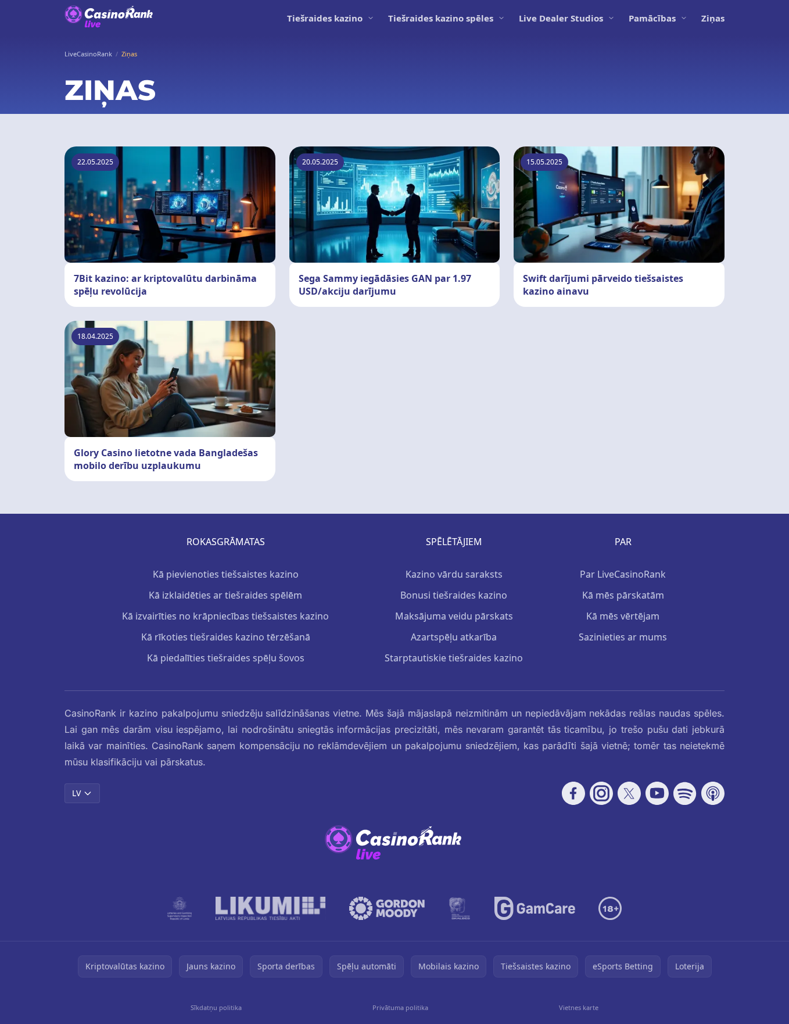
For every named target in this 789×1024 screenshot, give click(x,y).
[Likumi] (271, 908)
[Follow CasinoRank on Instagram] (601, 793)
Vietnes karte (578, 1007)
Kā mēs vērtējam (622, 616)
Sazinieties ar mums (623, 637)
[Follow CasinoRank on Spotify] (685, 793)
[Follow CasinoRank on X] (629, 793)
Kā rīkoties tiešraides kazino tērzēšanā (225, 637)
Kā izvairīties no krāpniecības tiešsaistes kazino (225, 616)
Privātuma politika (400, 1007)
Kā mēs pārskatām (623, 595)
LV (76, 793)
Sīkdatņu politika (216, 1007)
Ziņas (713, 18)
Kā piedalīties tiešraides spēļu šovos (225, 657)
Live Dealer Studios (561, 18)
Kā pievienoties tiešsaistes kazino (226, 574)
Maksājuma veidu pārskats (454, 616)
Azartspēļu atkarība (454, 637)
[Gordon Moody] (387, 908)
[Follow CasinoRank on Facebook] (573, 793)
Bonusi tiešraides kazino (453, 595)
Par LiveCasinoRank (623, 574)
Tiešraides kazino (325, 18)
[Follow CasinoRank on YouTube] (657, 793)
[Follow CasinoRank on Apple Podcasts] (713, 793)
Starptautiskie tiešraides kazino (454, 657)
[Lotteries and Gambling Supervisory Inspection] (179, 908)
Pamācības (652, 18)
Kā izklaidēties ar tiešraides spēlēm (225, 595)
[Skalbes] (459, 908)
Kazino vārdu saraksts (454, 574)
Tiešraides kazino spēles (440, 18)
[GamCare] (534, 908)
